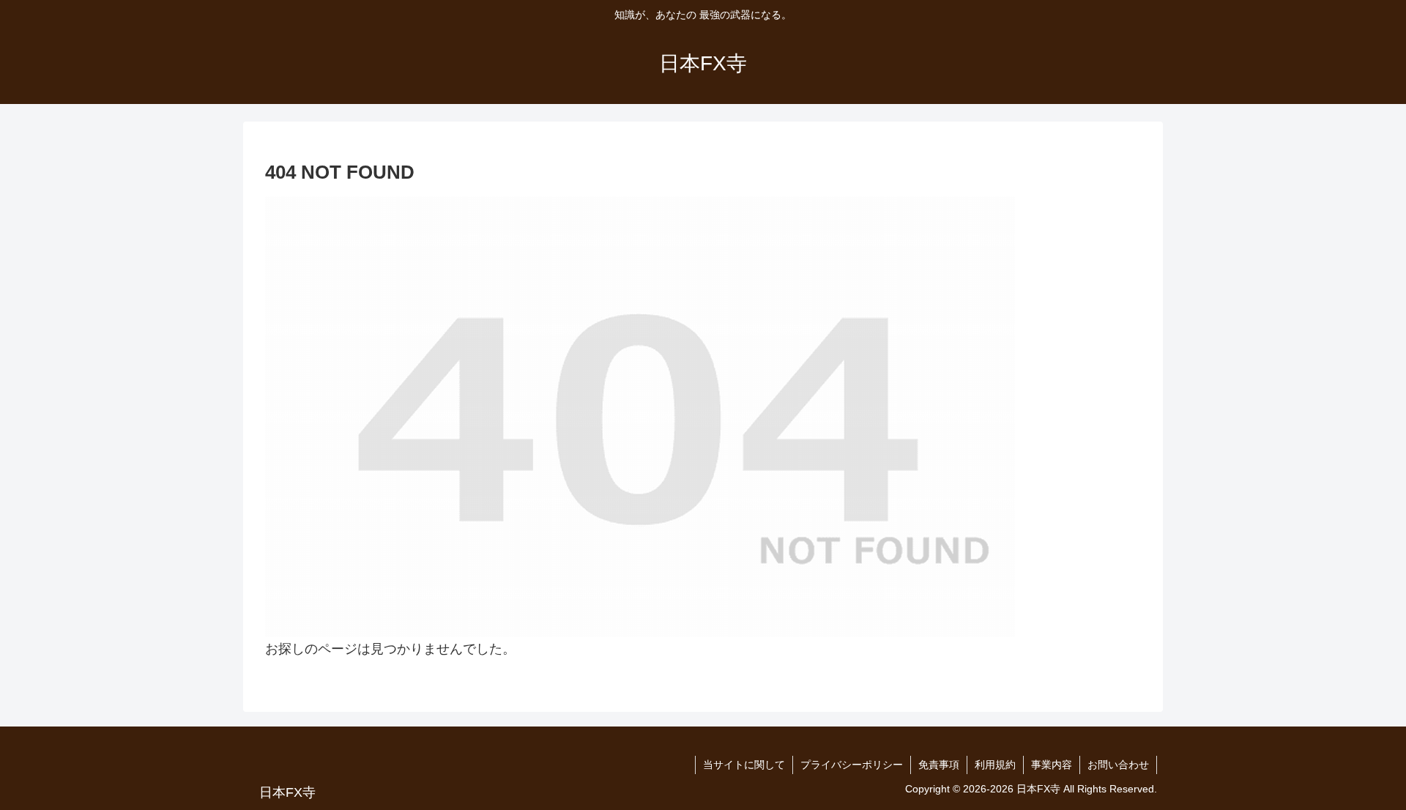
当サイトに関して (744, 764)
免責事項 (938, 764)
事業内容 (1051, 764)
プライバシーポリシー (851, 764)
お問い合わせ (1118, 764)
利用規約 (995, 764)
